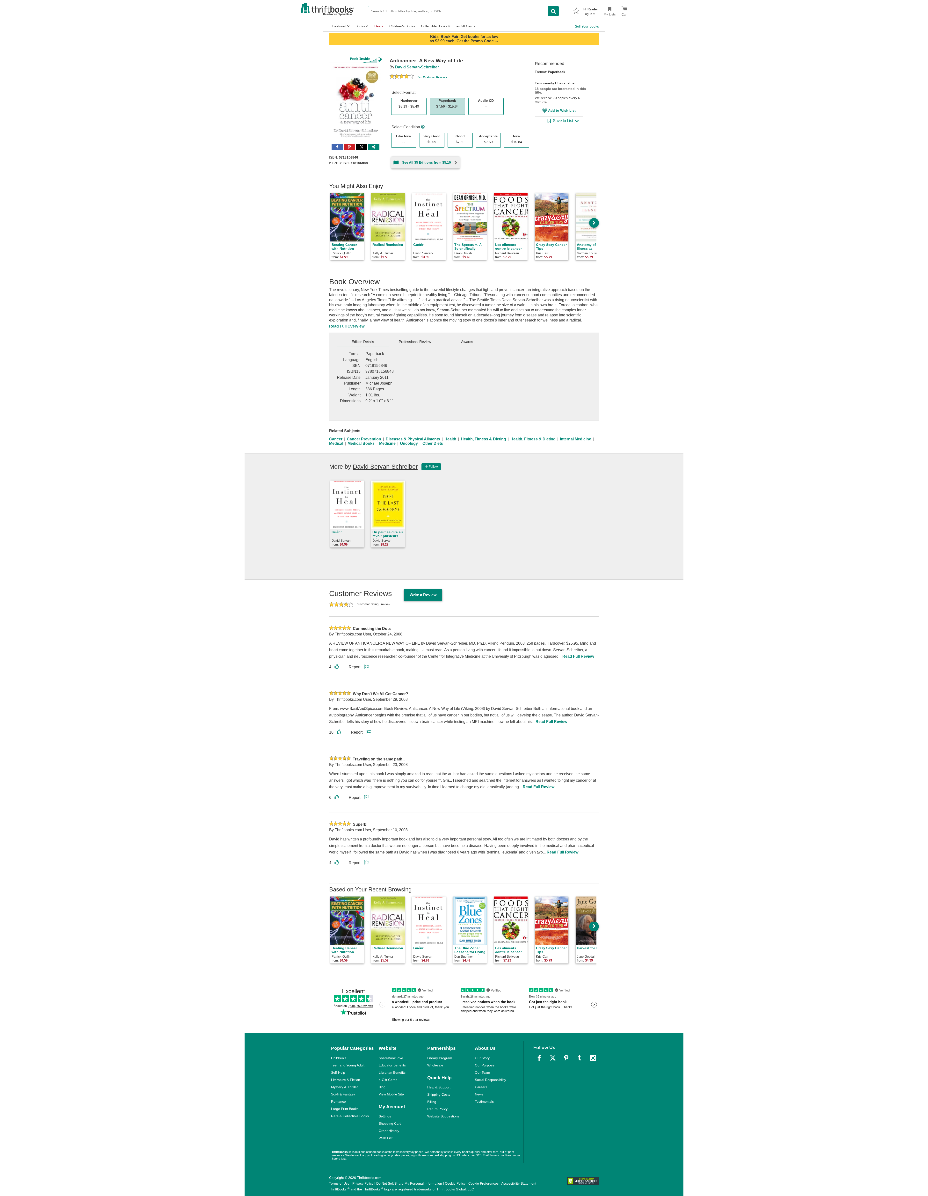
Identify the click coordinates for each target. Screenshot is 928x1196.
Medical (336, 443)
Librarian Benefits (392, 1072)
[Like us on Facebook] (539, 1058)
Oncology (409, 443)
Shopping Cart (390, 1123)
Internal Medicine (575, 439)
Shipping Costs (438, 1094)
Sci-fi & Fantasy (343, 1094)
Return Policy (437, 1109)
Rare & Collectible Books (350, 1116)
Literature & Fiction (345, 1080)
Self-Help (338, 1072)
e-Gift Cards (388, 1080)
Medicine (387, 443)
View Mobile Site (391, 1094)
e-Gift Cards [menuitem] (466, 26)
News (479, 1094)
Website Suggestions (443, 1116)
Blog (382, 1087)
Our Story (482, 1058)
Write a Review (423, 595)
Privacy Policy (362, 1183)
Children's (338, 1058)
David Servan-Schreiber (417, 67)
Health (450, 439)
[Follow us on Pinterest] (566, 1058)
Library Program (439, 1058)
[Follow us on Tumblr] (579, 1058)
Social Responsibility (490, 1080)
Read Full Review (578, 656)
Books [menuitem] (360, 26)
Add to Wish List (562, 110)
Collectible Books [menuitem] (434, 26)
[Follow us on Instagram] (593, 1058)
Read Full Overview (346, 326)
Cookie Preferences (483, 1183)
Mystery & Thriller (344, 1087)
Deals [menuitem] (378, 26)
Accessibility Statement (518, 1183)
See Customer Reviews (432, 77)
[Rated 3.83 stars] (402, 77)
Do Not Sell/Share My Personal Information (409, 1183)
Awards (467, 342)
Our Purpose (484, 1065)
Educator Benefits (392, 1065)
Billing (431, 1102)
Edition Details (363, 342)
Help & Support (438, 1087)
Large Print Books (344, 1109)
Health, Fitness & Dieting (483, 439)
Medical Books (361, 443)
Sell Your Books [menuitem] (587, 26)
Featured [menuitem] (339, 26)
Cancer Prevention (364, 439)
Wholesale (435, 1065)
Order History (389, 1131)
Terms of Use (339, 1183)
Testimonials (484, 1101)
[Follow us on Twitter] (552, 1058)
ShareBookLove (391, 1058)
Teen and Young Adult (347, 1065)
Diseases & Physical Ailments (413, 439)
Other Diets (432, 443)
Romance (338, 1101)
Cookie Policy (455, 1183)
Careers (481, 1087)
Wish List (385, 1138)
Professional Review (415, 342)
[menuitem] (590, 10)
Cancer (335, 439)
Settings (385, 1116)
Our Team (482, 1072)
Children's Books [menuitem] (402, 26)
